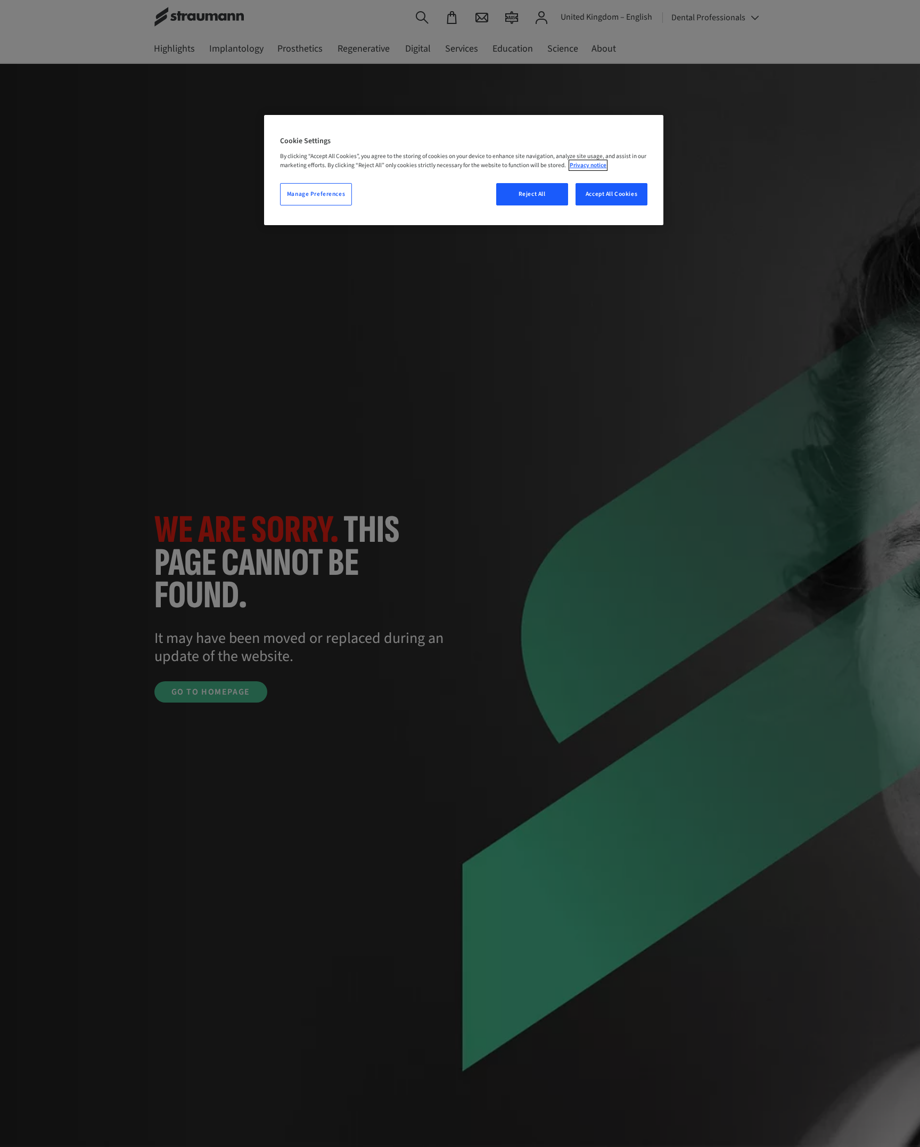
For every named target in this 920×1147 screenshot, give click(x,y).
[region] (463, 170)
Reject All (532, 194)
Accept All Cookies (611, 194)
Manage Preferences (316, 194)
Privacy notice (588, 165)
